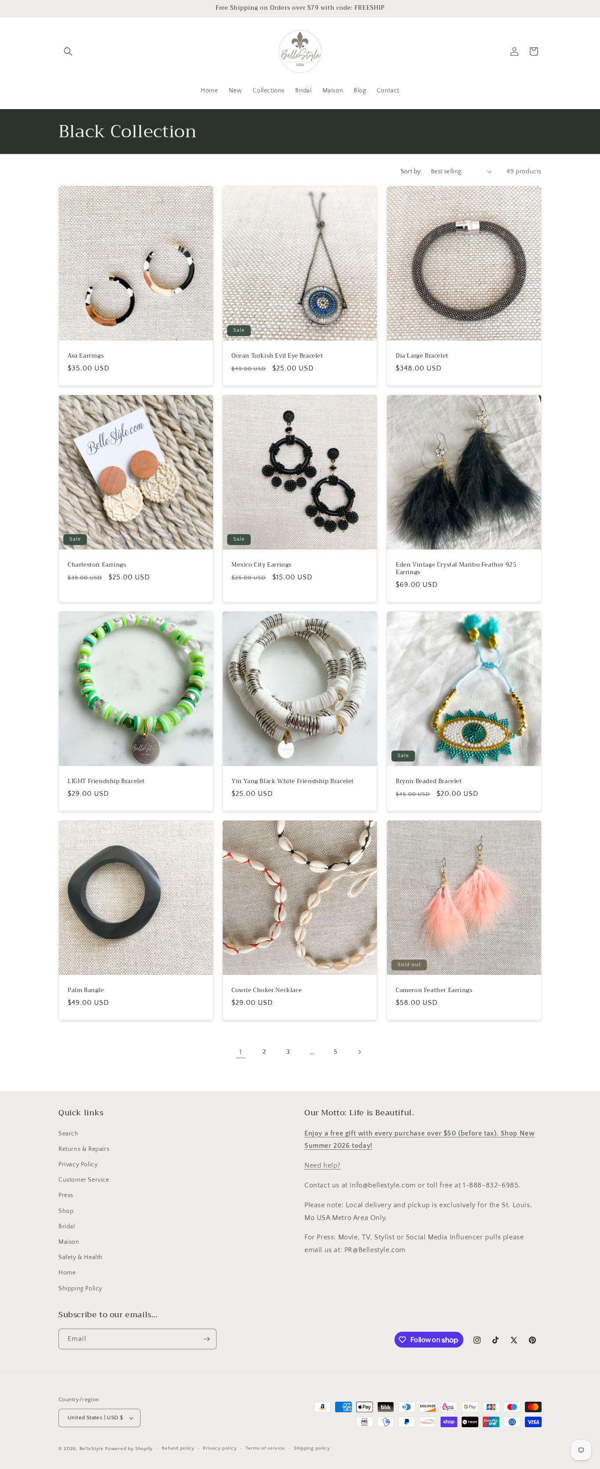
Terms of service (265, 1448)
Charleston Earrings (97, 565)
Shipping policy (312, 1448)
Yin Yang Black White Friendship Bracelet (292, 781)
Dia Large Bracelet (422, 356)
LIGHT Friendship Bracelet (106, 781)
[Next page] (359, 1052)
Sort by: (411, 171)
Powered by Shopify (129, 1448)
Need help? (322, 1165)
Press (65, 1195)
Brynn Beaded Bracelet (429, 781)
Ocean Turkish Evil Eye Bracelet (277, 356)
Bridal (66, 1226)
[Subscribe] (206, 1339)
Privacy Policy (78, 1164)
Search (68, 1133)
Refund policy (178, 1448)
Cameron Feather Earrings (434, 990)
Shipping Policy (80, 1288)
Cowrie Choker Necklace (266, 990)
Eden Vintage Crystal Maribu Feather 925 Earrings (456, 568)
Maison (69, 1242)
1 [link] (240, 1052)
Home (67, 1272)
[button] (68, 51)
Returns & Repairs (83, 1149)
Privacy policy (220, 1448)
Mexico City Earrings (261, 565)
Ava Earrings (86, 356)
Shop (65, 1211)
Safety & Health (80, 1257)
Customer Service (83, 1179)
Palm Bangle (86, 990)
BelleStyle (92, 1448)
